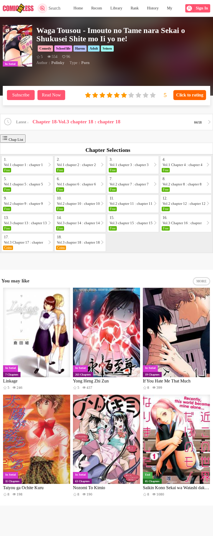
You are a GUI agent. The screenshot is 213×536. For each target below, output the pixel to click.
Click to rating (189, 95)
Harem (80, 48)
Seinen (107, 48)
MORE (201, 281)
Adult (94, 48)
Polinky (57, 63)
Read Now (51, 95)
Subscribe (20, 95)
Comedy (45, 48)
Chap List (15, 139)
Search (54, 8)
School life (63, 48)
